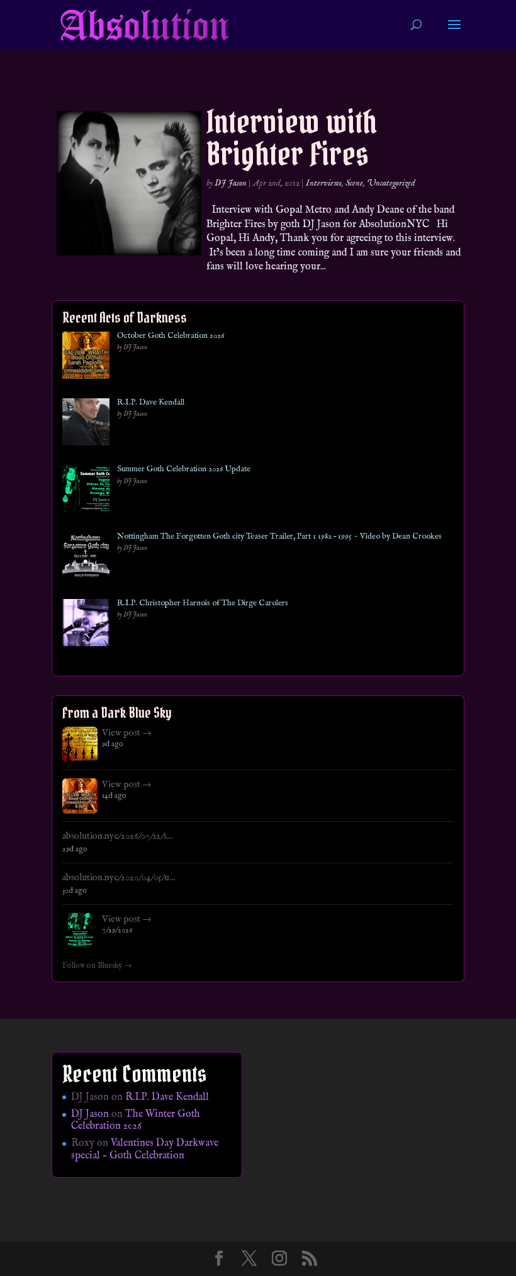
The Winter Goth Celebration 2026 (135, 1120)
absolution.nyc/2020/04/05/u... (118, 877)
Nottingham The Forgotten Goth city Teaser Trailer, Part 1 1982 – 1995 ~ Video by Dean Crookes (279, 536)
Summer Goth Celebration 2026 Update (183, 469)
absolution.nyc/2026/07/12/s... (117, 836)
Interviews (324, 183)
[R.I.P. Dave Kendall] (85, 424)
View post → (127, 733)
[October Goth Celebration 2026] (85, 358)
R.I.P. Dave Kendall (150, 402)
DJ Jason (231, 183)
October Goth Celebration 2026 (170, 336)
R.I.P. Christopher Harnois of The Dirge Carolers (202, 603)
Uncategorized (391, 183)
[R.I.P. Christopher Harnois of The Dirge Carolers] (85, 625)
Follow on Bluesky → (97, 966)
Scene (354, 183)
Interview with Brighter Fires (291, 137)
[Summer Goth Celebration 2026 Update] (85, 491)
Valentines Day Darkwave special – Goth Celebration (144, 1149)
